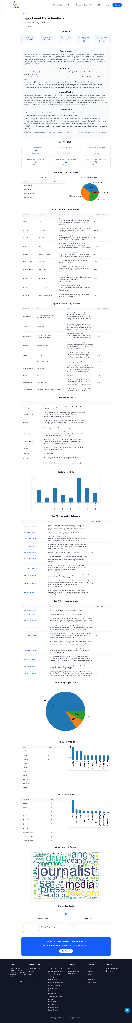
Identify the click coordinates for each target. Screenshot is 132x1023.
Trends (92, 5)
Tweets (31, 971)
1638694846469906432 (30, 576)
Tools (70, 5)
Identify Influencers (55, 971)
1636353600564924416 (30, 538)
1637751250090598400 (30, 533)
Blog (85, 5)
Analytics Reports (54, 985)
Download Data (58, 5)
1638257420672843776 (30, 592)
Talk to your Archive (55, 977)
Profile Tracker (53, 1007)
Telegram (111, 971)
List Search (52, 993)
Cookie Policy (91, 983)
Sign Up (117, 5)
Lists (30, 974)
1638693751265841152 (30, 583)
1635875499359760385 (30, 659)
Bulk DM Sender (53, 1004)
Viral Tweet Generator (55, 983)
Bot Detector (52, 980)
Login (108, 5)
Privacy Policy (91, 980)
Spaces (31, 977)
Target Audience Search (56, 968)
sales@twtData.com (114, 968)
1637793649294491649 (30, 559)
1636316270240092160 (30, 546)
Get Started (66, 951)
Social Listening (53, 1010)
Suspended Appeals (55, 996)
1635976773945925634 (30, 552)
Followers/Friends (35, 968)
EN (100, 5)
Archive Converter (54, 974)
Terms (89, 977)
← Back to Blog (25, 14)
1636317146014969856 (30, 527)
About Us (90, 971)
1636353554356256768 (30, 568)
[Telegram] (127, 1010)
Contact (89, 974)
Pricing (78, 5)
